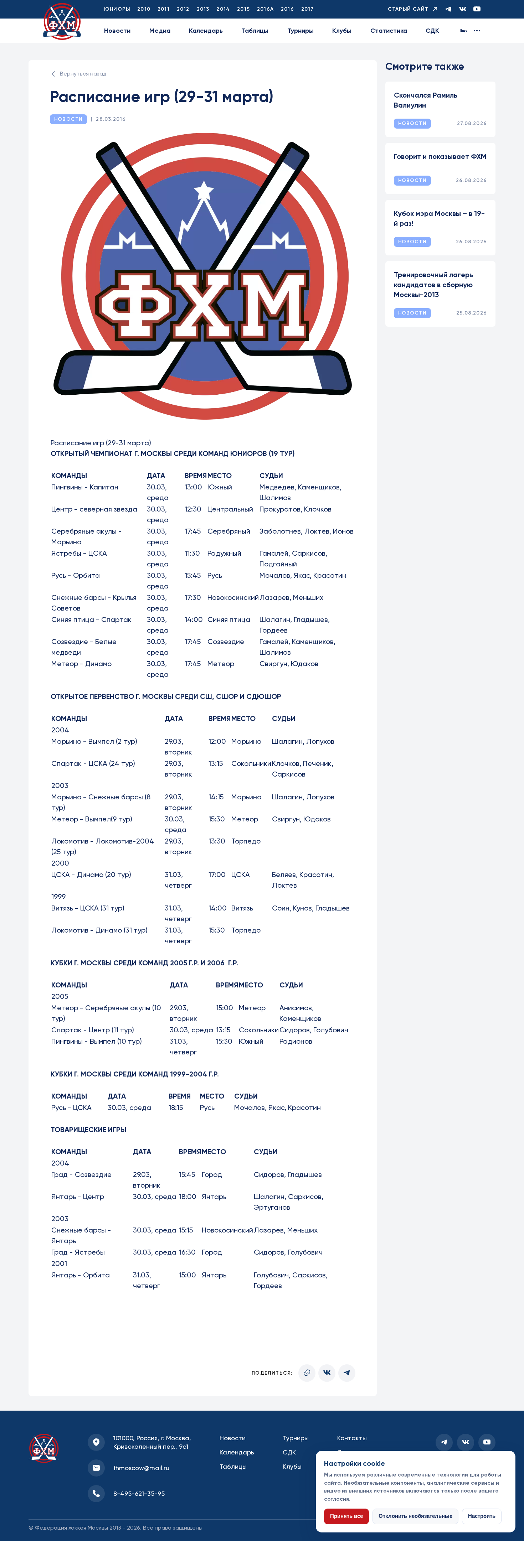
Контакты (352, 1438)
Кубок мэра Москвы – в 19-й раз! (439, 218)
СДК (432, 31)
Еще (464, 30)
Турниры (300, 31)
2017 (307, 9)
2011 (164, 9)
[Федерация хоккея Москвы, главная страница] (62, 21)
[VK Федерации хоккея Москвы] (462, 9)
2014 (223, 9)
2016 (287, 9)
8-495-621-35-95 (139, 1493)
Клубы (341, 31)
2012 (183, 9)
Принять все (346, 1516)
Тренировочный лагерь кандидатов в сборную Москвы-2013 (433, 284)
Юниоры (117, 9)
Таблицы (255, 31)
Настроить (481, 1516)
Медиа (159, 31)
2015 (243, 9)
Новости (117, 31)
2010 (143, 9)
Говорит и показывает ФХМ (440, 156)
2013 (203, 9)
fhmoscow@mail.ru (141, 1468)
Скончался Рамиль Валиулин (425, 100)
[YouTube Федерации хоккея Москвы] (477, 9)
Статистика (388, 31)
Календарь (206, 31)
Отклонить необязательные (415, 1516)
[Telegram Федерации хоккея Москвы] (448, 9)
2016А (265, 9)
